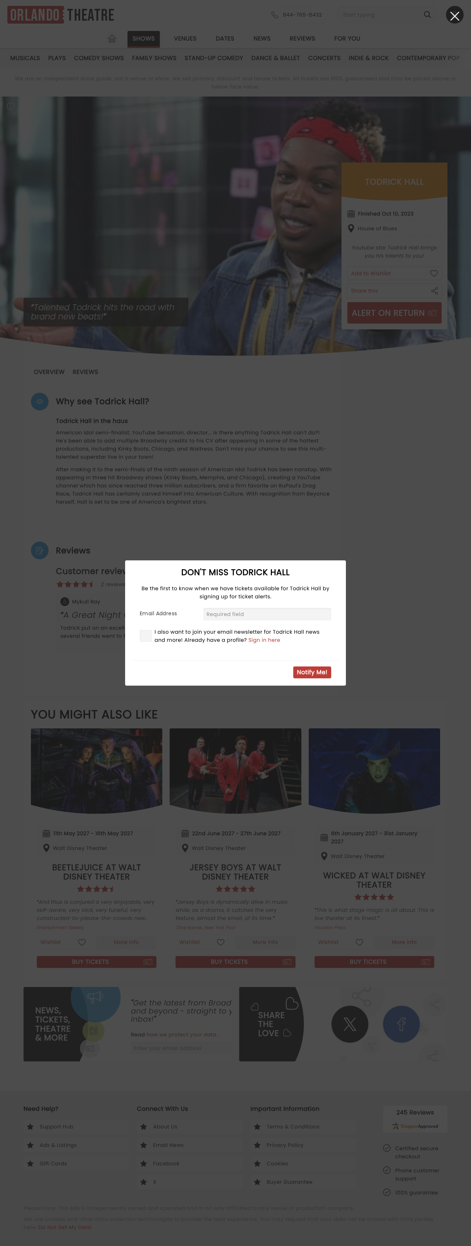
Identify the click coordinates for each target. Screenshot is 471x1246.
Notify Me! (312, 672)
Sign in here (264, 640)
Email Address (158, 613)
